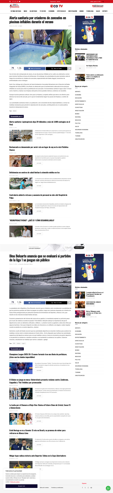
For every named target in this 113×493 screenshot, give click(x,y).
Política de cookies (15, 482)
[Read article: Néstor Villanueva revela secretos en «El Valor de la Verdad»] (80, 314)
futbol (18, 343)
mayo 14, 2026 (13, 127)
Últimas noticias (16, 11)
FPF (14, 343)
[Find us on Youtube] (19, 1)
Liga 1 (23, 343)
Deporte (105, 11)
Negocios (78, 120)
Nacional (78, 117)
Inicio (25, 11)
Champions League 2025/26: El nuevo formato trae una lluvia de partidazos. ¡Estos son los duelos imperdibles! (38, 356)
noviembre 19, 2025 (91, 68)
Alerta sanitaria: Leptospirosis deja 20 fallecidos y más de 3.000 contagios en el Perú (39, 123)
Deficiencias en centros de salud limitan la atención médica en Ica (34, 172)
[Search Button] (103, 1)
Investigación (72, 11)
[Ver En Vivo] (98, 6)
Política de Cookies (44, 487)
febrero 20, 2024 (13, 26)
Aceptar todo (21, 486)
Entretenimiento (80, 101)
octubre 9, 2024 (91, 61)
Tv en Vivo (43, 11)
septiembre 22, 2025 (92, 317)
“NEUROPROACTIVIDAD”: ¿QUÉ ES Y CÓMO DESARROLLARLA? (31, 220)
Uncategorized (80, 139)
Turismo (77, 136)
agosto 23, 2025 (91, 298)
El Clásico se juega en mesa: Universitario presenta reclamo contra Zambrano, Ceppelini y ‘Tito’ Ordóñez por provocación (39, 381)
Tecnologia (89, 11)
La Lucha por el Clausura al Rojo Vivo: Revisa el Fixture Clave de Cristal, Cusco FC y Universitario (40, 406)
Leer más (40, 138)
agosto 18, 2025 (14, 411)
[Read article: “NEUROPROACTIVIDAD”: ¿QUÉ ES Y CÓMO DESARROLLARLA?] (21, 231)
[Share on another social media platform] (69, 68)
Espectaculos (61, 11)
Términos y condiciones (57, 487)
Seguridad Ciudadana (81, 130)
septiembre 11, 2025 (15, 201)
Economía (51, 11)
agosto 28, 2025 (14, 360)
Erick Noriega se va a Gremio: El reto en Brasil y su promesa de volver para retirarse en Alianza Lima (37, 432)
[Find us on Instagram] (17, 1)
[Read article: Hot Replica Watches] (80, 68)
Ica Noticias (33, 11)
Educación (78, 98)
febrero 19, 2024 (13, 264)
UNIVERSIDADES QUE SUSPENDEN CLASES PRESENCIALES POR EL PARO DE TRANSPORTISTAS (94, 57)
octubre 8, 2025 (14, 175)
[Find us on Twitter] (15, 1)
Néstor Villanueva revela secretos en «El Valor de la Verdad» (93, 313)
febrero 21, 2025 (14, 458)
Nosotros (58, 1)
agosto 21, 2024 (91, 306)
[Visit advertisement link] (89, 30)
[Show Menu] (10, 1)
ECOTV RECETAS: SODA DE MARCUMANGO (93, 303)
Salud (98, 11)
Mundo (82, 11)
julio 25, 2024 (90, 80)
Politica (77, 123)
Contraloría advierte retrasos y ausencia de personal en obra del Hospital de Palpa (38, 196)
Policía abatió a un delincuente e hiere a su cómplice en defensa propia (94, 76)
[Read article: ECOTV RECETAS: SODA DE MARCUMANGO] (80, 304)
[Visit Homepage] (56, 6)
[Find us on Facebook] (82, 488)
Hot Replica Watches (92, 66)
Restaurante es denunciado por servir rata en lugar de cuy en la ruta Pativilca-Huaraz (39, 148)
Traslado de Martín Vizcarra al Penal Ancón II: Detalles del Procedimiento (94, 294)
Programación (53, 1)
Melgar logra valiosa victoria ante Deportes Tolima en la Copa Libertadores (37, 455)
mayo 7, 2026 (13, 153)
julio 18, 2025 (13, 223)
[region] (21, 479)
